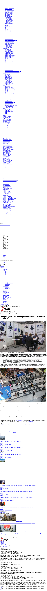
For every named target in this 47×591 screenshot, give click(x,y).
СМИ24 (1, 589)
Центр (4, 4)
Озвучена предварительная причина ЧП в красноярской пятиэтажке (15, 427)
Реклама (4, 255)
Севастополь (7, 33)
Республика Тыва (8, 82)
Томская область (8, 84)
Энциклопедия (8, 280)
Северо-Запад (5, 34)
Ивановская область (9, 12)
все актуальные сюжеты (5, 536)
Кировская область (8, 50)
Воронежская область (9, 11)
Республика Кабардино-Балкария (11, 89)
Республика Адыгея (9, 29)
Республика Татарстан (9, 58)
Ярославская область (9, 23)
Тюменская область (9, 70)
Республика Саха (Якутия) (10, 102)
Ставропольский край (9, 93)
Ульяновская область (9, 62)
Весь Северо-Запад (8, 35)
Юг (3, 24)
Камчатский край (6, 207)
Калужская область (8, 13)
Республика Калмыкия (9, 30)
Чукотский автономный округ (11, 105)
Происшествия (6, 276)
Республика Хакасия (9, 83)
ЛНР (6, 112)
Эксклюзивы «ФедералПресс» (8, 431)
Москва (4, 3)
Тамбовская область (9, 20)
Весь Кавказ (7, 86)
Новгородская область (9, 43)
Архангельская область (7, 146)
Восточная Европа (10, 500)
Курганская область (9, 69)
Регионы (2, 0)
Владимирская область (9, 10)
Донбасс (4, 108)
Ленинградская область (9, 41)
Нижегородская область (9, 51)
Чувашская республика (9, 63)
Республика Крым (8, 32)
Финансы (7, 274)
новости (2, 266)
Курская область (8, 15)
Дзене (14, 432)
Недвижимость (8, 273)
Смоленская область (9, 19)
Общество (5, 275)
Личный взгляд (8, 284)
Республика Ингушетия (9, 88)
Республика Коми (8, 46)
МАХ (17, 420)
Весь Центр (5, 115)
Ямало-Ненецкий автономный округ (12, 72)
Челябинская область (7, 176)
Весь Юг (6, 25)
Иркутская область (8, 76)
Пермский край (8, 54)
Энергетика (7, 272)
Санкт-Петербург (8, 47)
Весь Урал (7, 65)
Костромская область (9, 14)
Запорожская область (9, 110)
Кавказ (4, 85)
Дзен (5, 421)
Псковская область (8, 44)
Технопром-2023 (39, 414)
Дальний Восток (6, 94)
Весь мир (4, 2)
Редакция (2, 543)
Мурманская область (9, 42)
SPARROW (2, 587)
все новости (2, 512)
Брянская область (8, 9)
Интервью (7, 285)
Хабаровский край (8, 104)
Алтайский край (8, 75)
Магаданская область (9, 100)
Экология (4, 278)
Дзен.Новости (21, 420)
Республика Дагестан (9, 87)
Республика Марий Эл (9, 56)
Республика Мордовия (9, 57)
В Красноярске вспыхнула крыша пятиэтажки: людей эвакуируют (15, 426)
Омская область (8, 80)
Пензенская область (9, 53)
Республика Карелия (9, 45)
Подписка (7, 287)
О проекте (2, 541)
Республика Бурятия (9, 107)
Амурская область (8, 96)
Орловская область (8, 17)
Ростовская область (9, 31)
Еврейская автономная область (11, 97)
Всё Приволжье (8, 49)
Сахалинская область (9, 103)
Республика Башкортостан (10, 55)
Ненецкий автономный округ (11, 40)
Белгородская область (9, 8)
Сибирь (4, 73)
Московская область (9, 7)
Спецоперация (19, 521)
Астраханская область (9, 26)
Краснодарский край (9, 28)
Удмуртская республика (9, 61)
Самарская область (8, 59)
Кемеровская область (9, 77)
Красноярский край (9, 78)
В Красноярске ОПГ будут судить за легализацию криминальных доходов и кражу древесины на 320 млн (23, 428)
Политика (5, 269)
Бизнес (4, 270)
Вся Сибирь (7, 74)
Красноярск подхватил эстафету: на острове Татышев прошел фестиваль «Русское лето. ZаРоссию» (21, 425)
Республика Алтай (8, 81)
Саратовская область (9, 60)
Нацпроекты (5, 277)
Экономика (7, 271)
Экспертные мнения (9, 283)
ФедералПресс (31, 421)
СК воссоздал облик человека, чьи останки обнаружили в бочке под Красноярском (18, 424)
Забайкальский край (9, 106)
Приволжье (5, 48)
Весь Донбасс (7, 109)
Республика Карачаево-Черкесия (11, 90)
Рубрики (2, 267)
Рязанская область (8, 18)
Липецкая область (8, 16)
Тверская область (8, 21)
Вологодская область (9, 39)
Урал (4, 64)
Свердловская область (9, 66)
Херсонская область (9, 111)
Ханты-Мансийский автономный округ (13, 71)
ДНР (6, 113)
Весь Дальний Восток (9, 95)
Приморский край (8, 101)
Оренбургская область (9, 52)
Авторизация (3, 544)
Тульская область (8, 22)
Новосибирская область (9, 79)
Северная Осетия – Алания (10, 92)
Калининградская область (10, 38)
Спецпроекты (5, 286)
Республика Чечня (8, 91)
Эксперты (5, 279)
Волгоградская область (9, 27)
